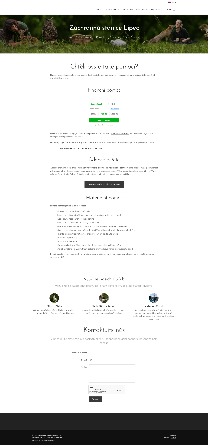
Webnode (51, 440)
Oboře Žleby (97, 168)
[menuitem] (100, 10)
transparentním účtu (120, 133)
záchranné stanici (118, 168)
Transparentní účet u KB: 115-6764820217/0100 (79, 148)
